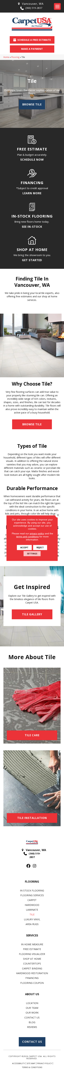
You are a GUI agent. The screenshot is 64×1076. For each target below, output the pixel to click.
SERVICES (32, 935)
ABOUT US (32, 994)
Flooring (15, 57)
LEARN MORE (32, 193)
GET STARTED (32, 260)
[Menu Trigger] (57, 6)
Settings (32, 553)
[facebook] (28, 866)
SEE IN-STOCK (32, 227)
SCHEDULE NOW (32, 159)
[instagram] (34, 866)
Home (6, 57)
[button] (32, 424)
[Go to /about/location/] (30, 4)
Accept (24, 547)
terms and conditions (27, 536)
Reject (40, 547)
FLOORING (32, 881)
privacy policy (37, 533)
